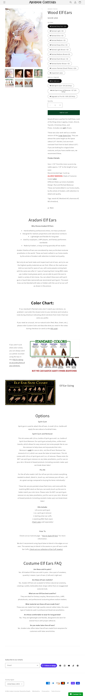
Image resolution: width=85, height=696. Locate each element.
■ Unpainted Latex (56, 73)
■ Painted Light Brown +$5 (59, 50)
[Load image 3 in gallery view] (19, 73)
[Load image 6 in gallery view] (9, 83)
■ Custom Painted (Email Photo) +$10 (63, 68)
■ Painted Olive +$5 (56, 36)
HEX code (53, 328)
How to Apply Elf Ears (50, 536)
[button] (4, 2)
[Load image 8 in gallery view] (19, 83)
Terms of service (55, 691)
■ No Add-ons (55, 81)
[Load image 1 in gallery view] (9, 73)
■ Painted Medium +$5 (58, 40)
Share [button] (52, 208)
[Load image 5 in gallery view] (38, 73)
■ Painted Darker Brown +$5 (60, 64)
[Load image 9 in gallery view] (28, 83)
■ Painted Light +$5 (57, 31)
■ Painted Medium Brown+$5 (60, 54)
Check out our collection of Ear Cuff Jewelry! (46, 549)
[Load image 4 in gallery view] (28, 73)
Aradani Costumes (14, 691)
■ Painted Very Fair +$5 (58, 26)
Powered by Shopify (25, 691)
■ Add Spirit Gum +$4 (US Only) (61, 86)
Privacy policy (45, 691)
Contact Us (76, 694)
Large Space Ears (64, 135)
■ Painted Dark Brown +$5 (59, 59)
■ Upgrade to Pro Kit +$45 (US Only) (62, 96)
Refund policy (36, 691)
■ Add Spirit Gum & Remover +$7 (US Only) (63, 91)
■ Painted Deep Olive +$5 (58, 45)
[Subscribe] (37, 665)
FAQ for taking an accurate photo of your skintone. (17, 363)
